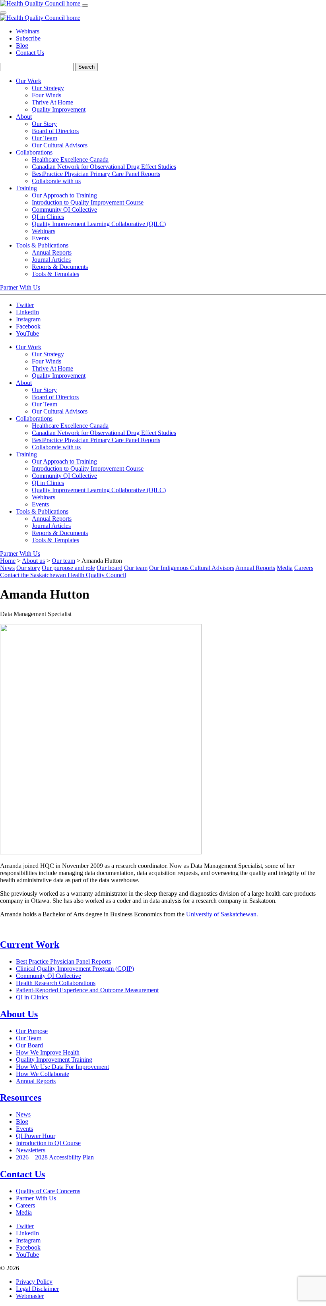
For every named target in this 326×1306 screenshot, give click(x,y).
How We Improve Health (48, 1052)
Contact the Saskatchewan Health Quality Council (63, 575)
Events (24, 1128)
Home (8, 560)
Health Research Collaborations (55, 983)
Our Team (28, 1038)
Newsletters (30, 1150)
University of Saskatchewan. (222, 914)
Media (285, 567)
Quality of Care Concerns (48, 1191)
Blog (22, 45)
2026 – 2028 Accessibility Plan (55, 1157)
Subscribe (28, 38)
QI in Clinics (32, 997)
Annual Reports (255, 567)
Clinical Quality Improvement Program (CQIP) (75, 968)
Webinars (27, 31)
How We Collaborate (42, 1073)
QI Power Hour (35, 1135)
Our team (63, 560)
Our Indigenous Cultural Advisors (191, 567)
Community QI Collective (48, 975)
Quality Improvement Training (54, 1059)
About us (33, 560)
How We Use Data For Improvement (62, 1066)
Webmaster (30, 1295)
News (7, 567)
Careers (303, 567)
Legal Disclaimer (37, 1288)
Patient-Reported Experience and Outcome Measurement (87, 990)
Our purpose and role (68, 567)
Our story (28, 567)
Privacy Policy (34, 1281)
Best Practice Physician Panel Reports (63, 961)
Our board (109, 567)
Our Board (29, 1045)
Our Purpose (32, 1031)
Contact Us (30, 52)
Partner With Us (20, 287)
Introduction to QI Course (48, 1143)
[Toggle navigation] (85, 5)
